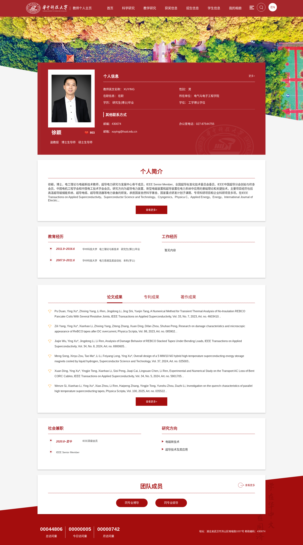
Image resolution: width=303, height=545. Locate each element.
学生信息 (214, 8)
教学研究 (149, 8)
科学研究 (128, 8)
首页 (110, 8)
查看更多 (250, 485)
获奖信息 (171, 8)
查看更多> (151, 209)
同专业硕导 (171, 502)
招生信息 (192, 8)
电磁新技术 (172, 441)
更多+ (252, 75)
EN (273, 7)
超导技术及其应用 (176, 449)
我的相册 (235, 8)
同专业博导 (132, 502)
